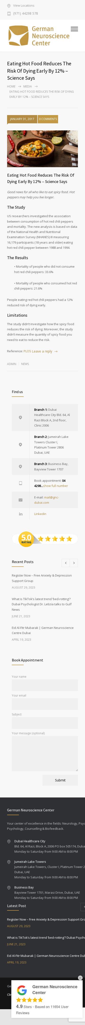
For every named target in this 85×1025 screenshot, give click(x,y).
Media (27, 86)
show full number (55, 486)
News (25, 364)
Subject (16, 714)
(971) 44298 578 (25, 14)
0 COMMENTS (48, 119)
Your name (19, 677)
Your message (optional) (28, 733)
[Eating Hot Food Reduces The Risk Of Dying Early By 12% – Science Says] (42, 148)
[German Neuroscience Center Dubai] (39, 35)
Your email (19, 695)
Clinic (10, 994)
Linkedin (40, 514)
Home (11, 86)
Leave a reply (42, 351)
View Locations (23, 6)
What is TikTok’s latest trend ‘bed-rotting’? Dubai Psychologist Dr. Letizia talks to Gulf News (42, 604)
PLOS (27, 351)
